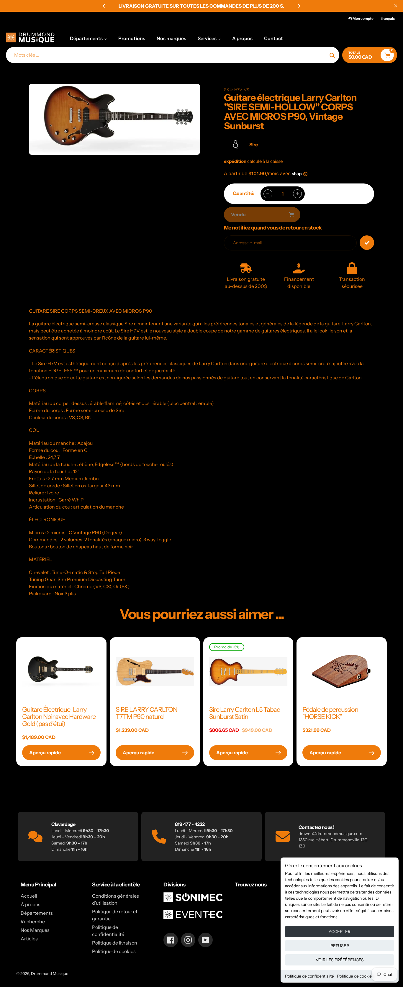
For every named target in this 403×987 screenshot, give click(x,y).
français (388, 18)
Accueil (29, 896)
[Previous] (104, 6)
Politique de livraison (114, 943)
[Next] (299, 6)
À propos (30, 904)
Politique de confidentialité (309, 976)
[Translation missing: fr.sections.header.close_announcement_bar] (396, 6)
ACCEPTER (339, 931)
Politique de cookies (355, 976)
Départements (37, 913)
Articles (29, 939)
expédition (235, 161)
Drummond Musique (49, 973)
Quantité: (244, 193)
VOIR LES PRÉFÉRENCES (340, 960)
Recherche (33, 921)
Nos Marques (35, 930)
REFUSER (339, 945)
